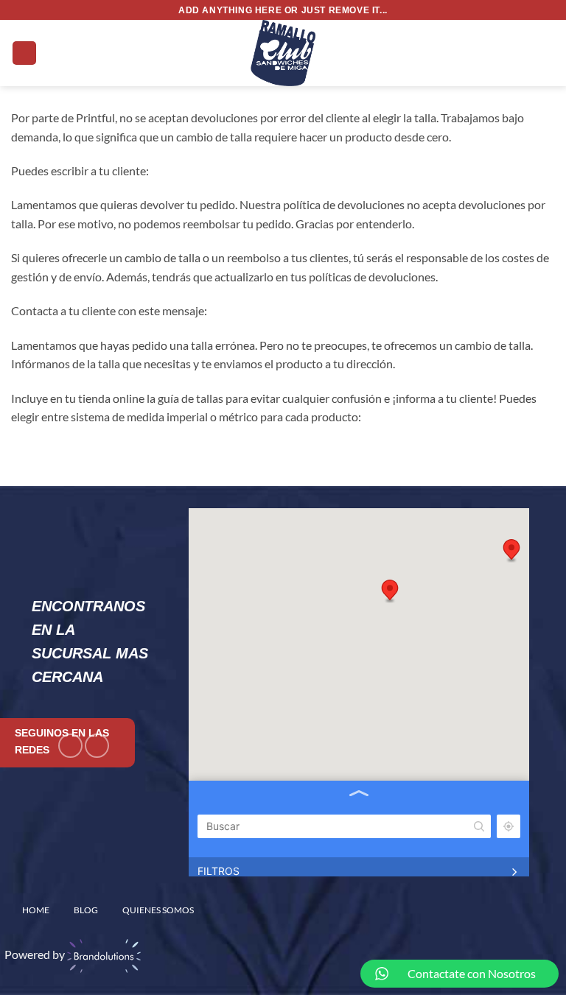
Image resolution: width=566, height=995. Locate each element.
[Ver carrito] (547, 53)
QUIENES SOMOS (158, 909)
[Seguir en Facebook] (70, 746)
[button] (24, 53)
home (35, 909)
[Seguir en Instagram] (97, 746)
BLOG (86, 909)
